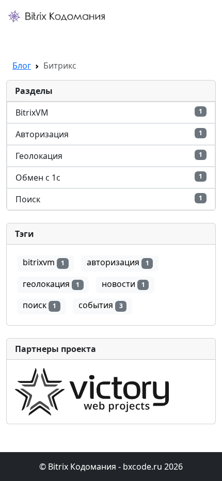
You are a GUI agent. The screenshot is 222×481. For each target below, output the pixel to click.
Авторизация (108, 134)
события (100, 305)
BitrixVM (108, 112)
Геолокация (108, 156)
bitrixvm (44, 262)
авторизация (118, 262)
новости (123, 284)
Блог (21, 65)
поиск (39, 305)
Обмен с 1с (108, 177)
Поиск (108, 199)
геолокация (51, 284)
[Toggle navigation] (20, 36)
